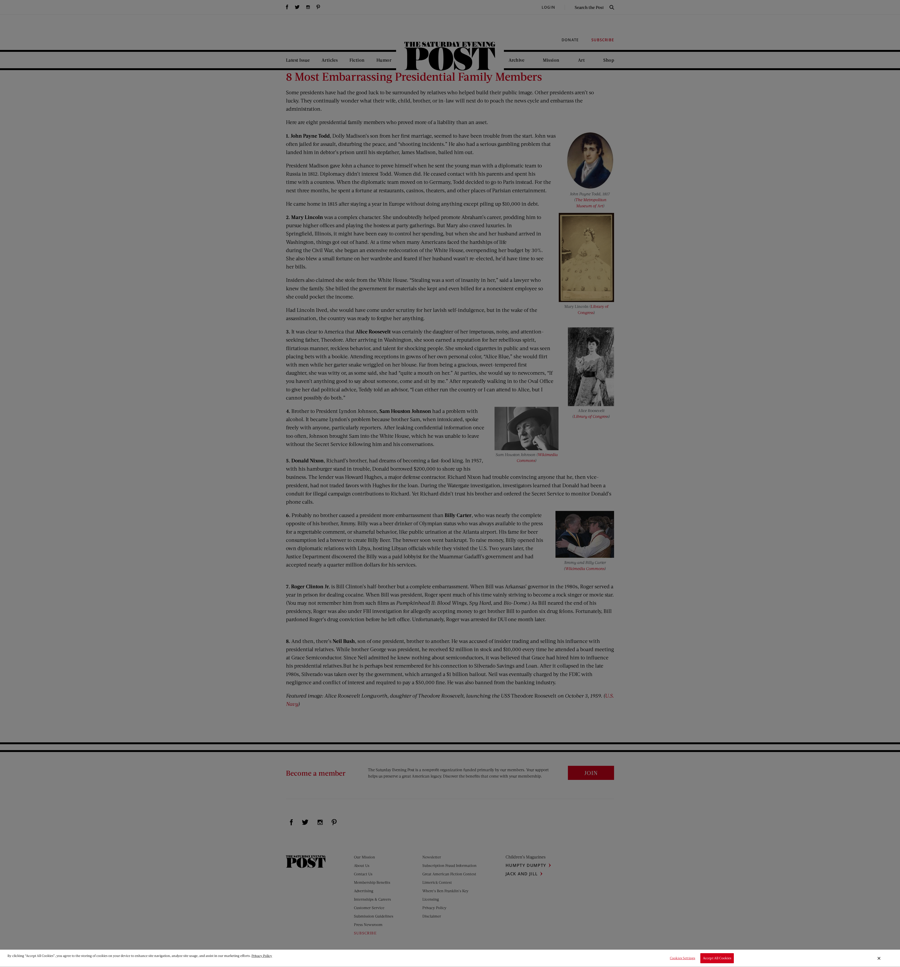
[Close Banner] (879, 958)
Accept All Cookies (717, 958)
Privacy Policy (261, 956)
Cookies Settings (682, 958)
